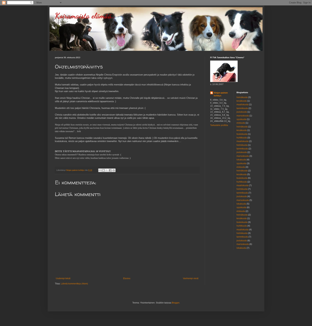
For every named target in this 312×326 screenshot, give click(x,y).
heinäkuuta (242, 97)
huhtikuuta (242, 137)
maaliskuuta (242, 104)
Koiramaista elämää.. (85, 15)
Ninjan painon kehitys (221, 94)
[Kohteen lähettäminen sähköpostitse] (100, 170)
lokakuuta (241, 159)
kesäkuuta (242, 101)
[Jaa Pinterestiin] (114, 170)
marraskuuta (243, 115)
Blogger (175, 302)
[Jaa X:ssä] (107, 170)
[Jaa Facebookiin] (110, 170)
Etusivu (126, 278)
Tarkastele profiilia (219, 125)
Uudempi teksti (63, 278)
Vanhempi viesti (190, 278)
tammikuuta (242, 108)
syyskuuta (241, 119)
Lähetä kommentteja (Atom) (74, 283)
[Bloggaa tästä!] (103, 170)
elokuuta (241, 123)
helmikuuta (242, 145)
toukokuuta (242, 134)
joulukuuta (242, 112)
